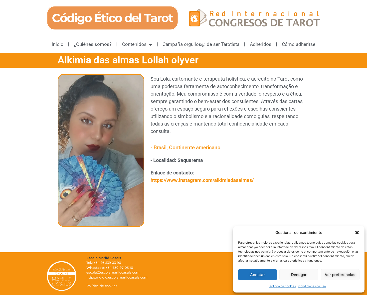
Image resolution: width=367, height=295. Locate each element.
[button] (357, 232)
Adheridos (260, 44)
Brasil (160, 147)
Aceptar (257, 274)
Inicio (57, 44)
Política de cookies (282, 286)
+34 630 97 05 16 (119, 268)
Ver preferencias (340, 274)
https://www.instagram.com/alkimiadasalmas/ (202, 180)
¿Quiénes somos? (93, 44)
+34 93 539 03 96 (107, 263)
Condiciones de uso (312, 286)
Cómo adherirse (298, 44)
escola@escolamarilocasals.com (113, 272)
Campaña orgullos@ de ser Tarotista (201, 44)
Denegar (299, 274)
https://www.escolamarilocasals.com (117, 277)
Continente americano (194, 147)
